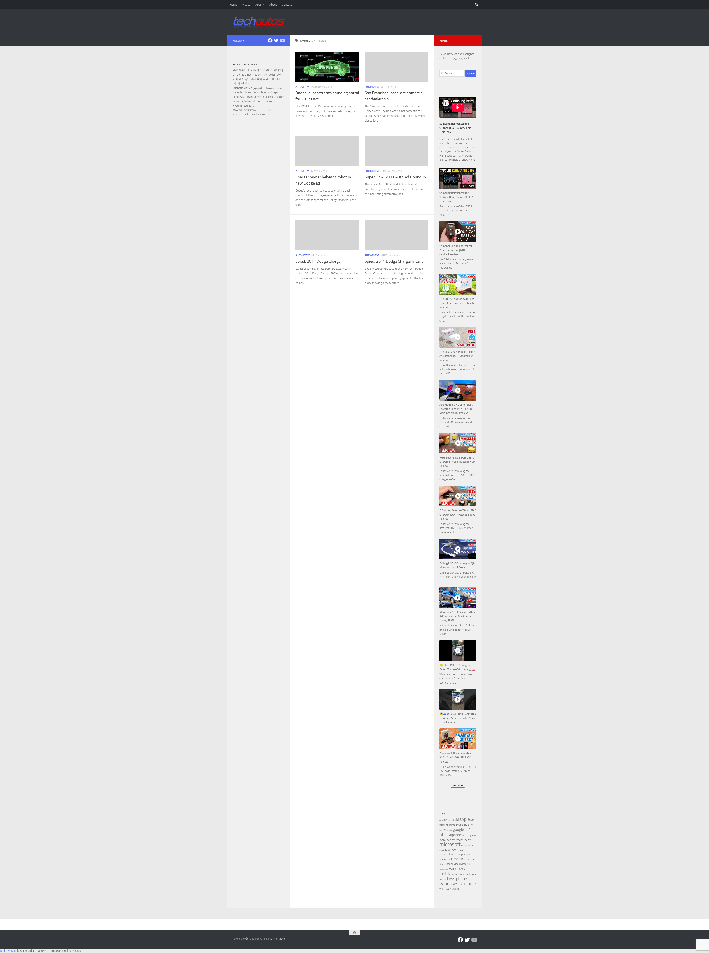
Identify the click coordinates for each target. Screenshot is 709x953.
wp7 (448, 888)
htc (442, 834)
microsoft (450, 844)
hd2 (467, 829)
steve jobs (445, 859)
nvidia (441, 850)
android (453, 819)
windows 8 (443, 869)
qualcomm (450, 849)
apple (464, 819)
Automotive (302, 86)
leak (473, 835)
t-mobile (457, 859)
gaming (449, 830)
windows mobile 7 (464, 874)
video (457, 863)
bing (446, 825)
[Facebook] (270, 40)
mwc (464, 845)
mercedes (445, 840)
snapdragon (464, 854)
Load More (457, 785)
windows (465, 864)
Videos (246, 4)
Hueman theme (277, 938)
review (460, 850)
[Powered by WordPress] (246, 938)
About (273, 4)
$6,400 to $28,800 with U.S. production (255, 110)
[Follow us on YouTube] (282, 40)
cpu (465, 825)
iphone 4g (466, 835)
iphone (456, 835)
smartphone (447, 854)
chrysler (459, 825)
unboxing (448, 864)
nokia (470, 845)
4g (440, 820)
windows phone (453, 878)
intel (448, 835)
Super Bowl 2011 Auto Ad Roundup (395, 177)
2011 (444, 820)
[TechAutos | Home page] (259, 22)
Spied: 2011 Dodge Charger (318, 261)
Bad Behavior (8, 950)
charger (452, 825)
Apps (258, 4)
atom (441, 825)
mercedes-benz (461, 840)
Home (233, 4)
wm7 (442, 888)
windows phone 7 (457, 884)
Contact (287, 4)
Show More (468, 159)
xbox (457, 888)
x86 (453, 889)
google (458, 829)
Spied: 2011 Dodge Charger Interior (395, 261)
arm (472, 820)
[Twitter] (276, 40)
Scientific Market (242, 88)
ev (444, 829)
